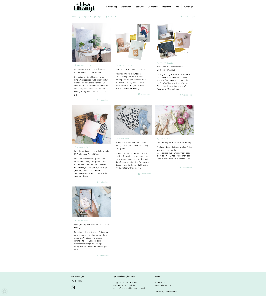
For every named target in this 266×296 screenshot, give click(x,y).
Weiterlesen (105, 100)
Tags (99, 16)
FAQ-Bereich (76, 281)
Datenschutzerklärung (164, 285)
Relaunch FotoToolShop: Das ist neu (131, 69)
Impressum (160, 282)
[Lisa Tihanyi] (84, 7)
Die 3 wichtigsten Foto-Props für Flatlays (174, 142)
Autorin (111, 16)
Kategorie (85, 16)
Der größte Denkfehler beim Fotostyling (130, 288)
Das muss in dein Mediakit (124, 285)
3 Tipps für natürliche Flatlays (125, 282)
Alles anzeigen (189, 16)
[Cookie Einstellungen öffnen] (4, 293)
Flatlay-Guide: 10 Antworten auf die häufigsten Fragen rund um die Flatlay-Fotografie (132, 145)
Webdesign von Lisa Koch (166, 291)
